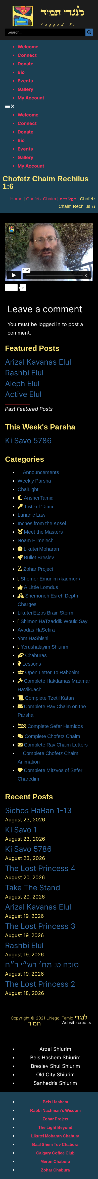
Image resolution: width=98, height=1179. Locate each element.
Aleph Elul (22, 383)
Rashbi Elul (24, 372)
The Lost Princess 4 (40, 868)
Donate (25, 63)
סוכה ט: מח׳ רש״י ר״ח (42, 964)
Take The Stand (32, 887)
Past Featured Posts (29, 409)
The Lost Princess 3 (40, 926)
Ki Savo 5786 (28, 440)
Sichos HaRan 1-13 (38, 810)
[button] (49, 106)
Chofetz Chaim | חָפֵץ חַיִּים (51, 198)
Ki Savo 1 (21, 829)
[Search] (89, 32)
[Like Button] (11, 287)
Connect (27, 55)
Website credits (76, 1022)
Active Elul (23, 394)
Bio (21, 72)
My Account (31, 97)
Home (16, 198)
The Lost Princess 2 (40, 983)
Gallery (25, 89)
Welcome (28, 46)
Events (25, 80)
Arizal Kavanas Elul (38, 361)
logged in (49, 324)
